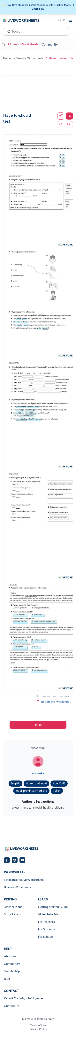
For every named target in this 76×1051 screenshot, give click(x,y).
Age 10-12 (59, 783)
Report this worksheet (56, 701)
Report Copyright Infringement (25, 998)
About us (10, 956)
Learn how (38, 8)
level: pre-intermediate (31, 791)
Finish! (38, 725)
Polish (57, 791)
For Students (46, 929)
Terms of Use (38, 1025)
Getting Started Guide (53, 906)
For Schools (45, 936)
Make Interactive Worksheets (24, 879)
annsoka (38, 773)
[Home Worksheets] (3, 44)
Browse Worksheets (17, 887)
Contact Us (11, 1005)
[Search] (7, 31)
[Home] (21, 20)
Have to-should (36, 783)
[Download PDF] (69, 116)
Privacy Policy (38, 1029)
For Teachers (46, 921)
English (15, 783)
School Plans (12, 914)
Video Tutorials (48, 914)
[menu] (70, 20)
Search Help (12, 971)
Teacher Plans (13, 906)
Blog (7, 978)
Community (12, 963)
